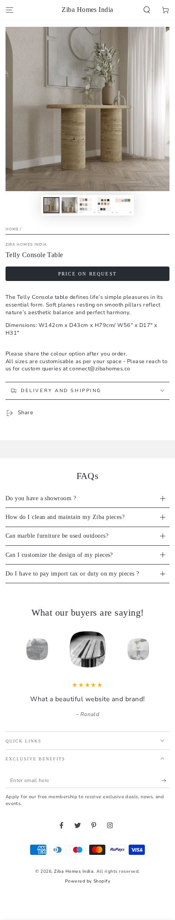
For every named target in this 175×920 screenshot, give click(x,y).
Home (12, 229)
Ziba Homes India (26, 244)
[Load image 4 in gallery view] (105, 205)
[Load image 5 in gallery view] (123, 205)
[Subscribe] (165, 780)
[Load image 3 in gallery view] (87, 205)
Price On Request (87, 273)
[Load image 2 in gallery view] (69, 205)
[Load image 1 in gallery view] (51, 205)
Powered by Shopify (87, 881)
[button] (147, 10)
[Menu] (9, 10)
